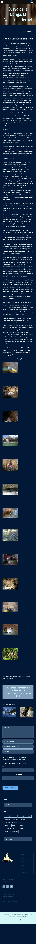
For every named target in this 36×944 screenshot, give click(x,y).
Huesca (14, 822)
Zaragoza (15, 831)
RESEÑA (19, 676)
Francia (7, 822)
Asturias (21, 816)
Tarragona (8, 828)
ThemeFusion (27, 914)
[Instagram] (7, 886)
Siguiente (29, 31)
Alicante (7, 816)
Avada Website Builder (18, 914)
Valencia (22, 828)
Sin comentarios (9, 678)
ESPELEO (23, 676)
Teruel (4, 678)
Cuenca (23, 819)
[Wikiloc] (11, 886)
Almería (14, 816)
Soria (21, 825)
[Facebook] (4, 886)
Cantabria (8, 819)
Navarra (14, 825)
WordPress (24, 916)
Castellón (15, 819)
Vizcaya (7, 831)
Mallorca (7, 825)
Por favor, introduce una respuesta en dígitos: (15, 763)
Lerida (21, 822)
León (27, 822)
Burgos (28, 816)
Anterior (23, 31)
